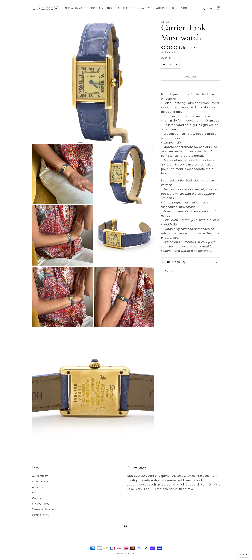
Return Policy (40, 481)
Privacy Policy (40, 503)
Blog (35, 492)
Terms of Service (43, 509)
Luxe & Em (130, 554)
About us (38, 487)
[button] (95, 8)
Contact (37, 498)
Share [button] (168, 271)
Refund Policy (40, 514)
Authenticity (40, 476)
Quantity (166, 57)
